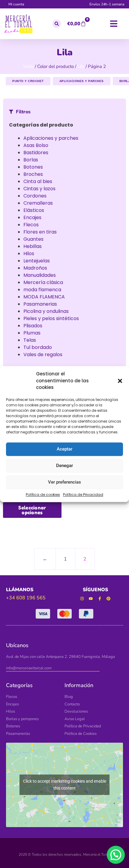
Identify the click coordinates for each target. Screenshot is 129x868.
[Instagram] (82, 598)
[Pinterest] (108, 598)
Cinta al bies (37, 181)
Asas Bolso (35, 145)
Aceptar (64, 449)
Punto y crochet (28, 81)
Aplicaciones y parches (81, 81)
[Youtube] (90, 598)
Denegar (64, 465)
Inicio (28, 66)
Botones (33, 167)
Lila (80, 66)
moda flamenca (42, 289)
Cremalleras (38, 203)
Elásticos (33, 210)
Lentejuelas (36, 260)
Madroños (35, 267)
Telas (29, 340)
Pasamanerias (40, 304)
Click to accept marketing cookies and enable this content (64, 784)
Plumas (31, 332)
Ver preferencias (64, 482)
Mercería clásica (43, 282)
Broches (33, 174)
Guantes (33, 239)
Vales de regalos (42, 354)
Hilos (28, 253)
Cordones (34, 195)
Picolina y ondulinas (46, 311)
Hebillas (32, 246)
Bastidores (35, 152)
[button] (120, 381)
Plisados (32, 325)
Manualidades (39, 275)
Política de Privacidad (83, 494)
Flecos (31, 224)
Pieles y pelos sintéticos (51, 318)
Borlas (30, 159)
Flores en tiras (40, 231)
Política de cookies (43, 494)
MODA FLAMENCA (44, 296)
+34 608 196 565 (26, 597)
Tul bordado (37, 347)
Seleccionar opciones (32, 510)
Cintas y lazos (39, 188)
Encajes (32, 217)
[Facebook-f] (99, 598)
